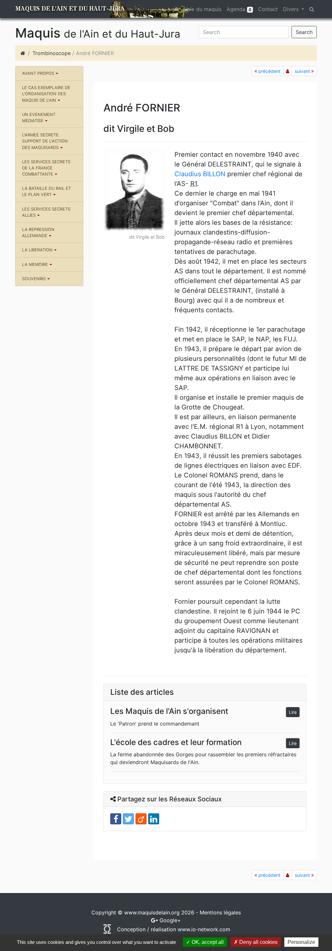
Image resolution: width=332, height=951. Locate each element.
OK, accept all (207, 942)
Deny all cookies (258, 942)
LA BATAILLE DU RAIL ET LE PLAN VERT (46, 191)
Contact (268, 9)
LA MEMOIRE (35, 264)
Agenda (239, 9)
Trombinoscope (51, 53)
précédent (268, 71)
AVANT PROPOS (38, 73)
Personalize (301, 942)
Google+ (170, 920)
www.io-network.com (204, 929)
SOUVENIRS (34, 278)
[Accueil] (22, 53)
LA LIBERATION (37, 249)
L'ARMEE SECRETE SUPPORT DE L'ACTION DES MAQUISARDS (45, 141)
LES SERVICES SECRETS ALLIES (46, 212)
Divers (291, 9)
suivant (303, 71)
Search (304, 32)
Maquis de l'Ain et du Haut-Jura (70, 9)
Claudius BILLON (199, 174)
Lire (293, 712)
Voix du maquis (202, 9)
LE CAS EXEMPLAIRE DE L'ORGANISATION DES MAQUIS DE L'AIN (46, 93)
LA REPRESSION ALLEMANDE (38, 232)
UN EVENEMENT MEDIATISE (38, 117)
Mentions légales (220, 912)
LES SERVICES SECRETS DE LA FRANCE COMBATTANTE (46, 168)
